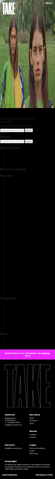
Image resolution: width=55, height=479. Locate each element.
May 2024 (9, 194)
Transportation (11, 328)
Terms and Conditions (37, 448)
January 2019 (11, 289)
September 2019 (12, 275)
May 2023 (9, 205)
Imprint (32, 451)
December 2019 (11, 267)
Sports (8, 325)
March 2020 (10, 264)
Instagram (9, 475)
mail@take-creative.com (13, 425)
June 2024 (9, 191)
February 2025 (11, 188)
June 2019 (9, 278)
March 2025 (10, 185)
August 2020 (10, 253)
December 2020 (12, 244)
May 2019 (9, 281)
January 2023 (11, 213)
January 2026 (11, 182)
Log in (8, 338)
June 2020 (9, 255)
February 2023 (11, 211)
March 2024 (10, 197)
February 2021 (11, 239)
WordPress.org (11, 346)
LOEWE (8, 113)
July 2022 (9, 227)
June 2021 (9, 233)
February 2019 (11, 286)
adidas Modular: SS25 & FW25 (18, 157)
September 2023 (12, 202)
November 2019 (12, 270)
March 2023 (10, 208)
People (8, 314)
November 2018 (12, 292)
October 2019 (11, 272)
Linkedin (33, 437)
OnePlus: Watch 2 (13, 163)
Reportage (9, 322)
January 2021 (11, 241)
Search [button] (29, 130)
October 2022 (11, 222)
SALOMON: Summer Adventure (18, 152)
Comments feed (12, 344)
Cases (32, 423)
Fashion (8, 308)
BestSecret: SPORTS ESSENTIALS (19, 155)
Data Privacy (34, 454)
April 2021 (9, 236)
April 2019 (9, 284)
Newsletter (44, 475)
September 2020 (12, 250)
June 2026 (9, 180)
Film (7, 311)
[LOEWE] (27, 106)
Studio (32, 418)
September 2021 (12, 230)
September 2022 (12, 225)
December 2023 (12, 199)
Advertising (10, 302)
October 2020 (11, 247)
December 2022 (12, 216)
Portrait (8, 316)
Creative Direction (13, 305)
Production (10, 319)
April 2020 (9, 261)
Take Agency (41, 119)
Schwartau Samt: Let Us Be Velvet (19, 160)
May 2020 (9, 258)
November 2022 (12, 219)
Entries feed (10, 341)
